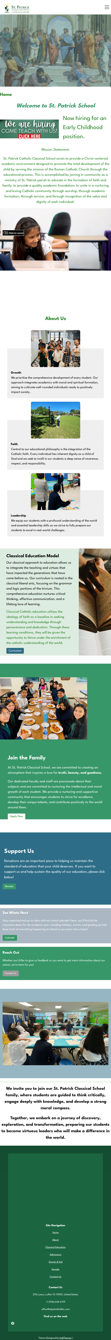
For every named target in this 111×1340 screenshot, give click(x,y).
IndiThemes (66, 1338)
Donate (9, 886)
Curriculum (15, 650)
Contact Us (10, 973)
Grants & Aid (55, 1262)
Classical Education (55, 1247)
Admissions (55, 1255)
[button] (7, 1033)
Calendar (10, 938)
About (55, 1240)
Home (55, 1232)
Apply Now (16, 816)
